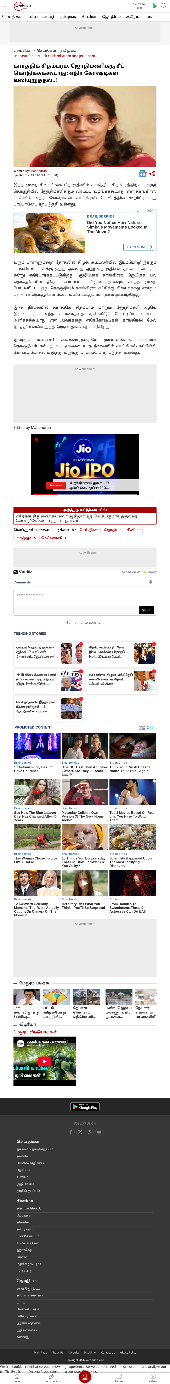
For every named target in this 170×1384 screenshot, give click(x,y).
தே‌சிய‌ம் (23, 1170)
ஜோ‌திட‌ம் (111, 17)
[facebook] (70, 1132)
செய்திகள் (12, 17)
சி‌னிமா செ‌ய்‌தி (29, 1209)
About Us (57, 1353)
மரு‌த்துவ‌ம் (25, 538)
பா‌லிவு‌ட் (23, 1257)
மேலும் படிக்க (34, 983)
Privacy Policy (127, 1353)
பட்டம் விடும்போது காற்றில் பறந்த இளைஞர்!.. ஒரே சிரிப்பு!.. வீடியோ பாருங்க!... (55, 1012)
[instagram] (99, 1132)
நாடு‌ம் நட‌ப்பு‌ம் (28, 1191)
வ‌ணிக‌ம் (24, 1157)
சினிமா (89, 17)
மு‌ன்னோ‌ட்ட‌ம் (28, 1237)
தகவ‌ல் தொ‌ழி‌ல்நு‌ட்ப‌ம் (35, 1150)
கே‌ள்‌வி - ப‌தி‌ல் (28, 1310)
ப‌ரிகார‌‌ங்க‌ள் (27, 1317)
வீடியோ (27, 1024)
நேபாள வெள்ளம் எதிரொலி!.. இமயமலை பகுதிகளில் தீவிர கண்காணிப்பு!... (88, 1012)
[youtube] (90, 1132)
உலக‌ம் (22, 1177)
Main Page (40, 1353)
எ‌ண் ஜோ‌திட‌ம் (28, 1289)
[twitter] (80, 1132)
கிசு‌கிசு (23, 1223)
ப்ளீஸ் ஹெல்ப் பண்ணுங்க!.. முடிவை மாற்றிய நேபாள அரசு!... (119, 1012)
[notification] (163, 5)
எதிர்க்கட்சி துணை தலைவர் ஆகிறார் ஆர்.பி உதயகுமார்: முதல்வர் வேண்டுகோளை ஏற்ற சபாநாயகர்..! (76, 518)
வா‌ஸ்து (23, 1337)
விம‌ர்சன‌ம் (25, 1230)
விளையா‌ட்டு (41, 17)
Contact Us (108, 1353)
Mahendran (38, 171)
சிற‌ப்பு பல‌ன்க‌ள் (30, 1296)
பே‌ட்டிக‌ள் (24, 1216)
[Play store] (155, 5)
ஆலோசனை (27, 1331)
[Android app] (85, 1106)
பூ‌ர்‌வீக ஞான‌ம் (29, 1323)
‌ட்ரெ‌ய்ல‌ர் (24, 1271)
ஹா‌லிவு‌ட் (25, 1250)
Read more (56, 485)
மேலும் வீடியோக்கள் (35, 1032)
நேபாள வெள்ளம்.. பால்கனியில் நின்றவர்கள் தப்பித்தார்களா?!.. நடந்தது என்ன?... (151, 1012)
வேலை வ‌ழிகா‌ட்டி (31, 1163)
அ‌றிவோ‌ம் (25, 1184)
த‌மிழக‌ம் (68, 17)
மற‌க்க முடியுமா (29, 1264)
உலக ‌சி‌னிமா (28, 1244)
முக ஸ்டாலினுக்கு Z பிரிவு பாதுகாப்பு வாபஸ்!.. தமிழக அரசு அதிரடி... (26, 1012)
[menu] (6, 6)
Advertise (73, 1353)
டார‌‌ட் (21, 1303)
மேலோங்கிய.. (54, 538)
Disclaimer (90, 1353)
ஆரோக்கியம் (139, 17)
